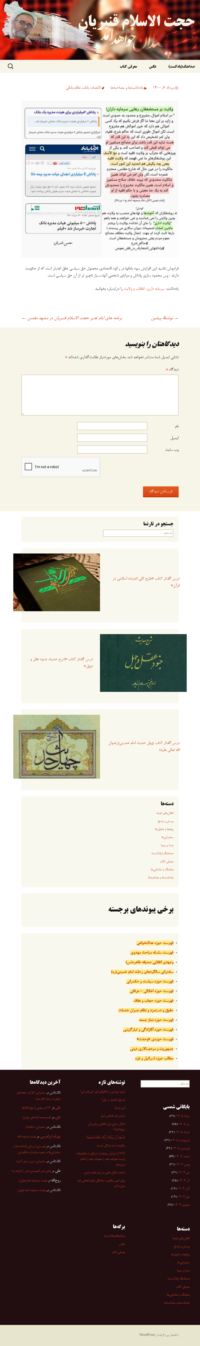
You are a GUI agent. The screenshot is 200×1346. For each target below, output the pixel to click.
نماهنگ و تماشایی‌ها (162, 870)
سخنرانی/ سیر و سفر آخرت (31, 1161)
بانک (86, 88)
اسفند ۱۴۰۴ (182, 1156)
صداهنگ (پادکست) (162, 853)
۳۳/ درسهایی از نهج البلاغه (36, 1108)
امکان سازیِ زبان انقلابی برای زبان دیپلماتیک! (106, 1126)
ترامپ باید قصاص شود (113, 1116)
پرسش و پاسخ (165, 821)
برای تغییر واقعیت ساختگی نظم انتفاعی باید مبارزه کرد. (101, 1183)
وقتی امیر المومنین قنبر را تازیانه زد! (31, 1171)
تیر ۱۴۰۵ (184, 1124)
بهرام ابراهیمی (50, 1136)
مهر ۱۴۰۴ (184, 1197)
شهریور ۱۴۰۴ (182, 1205)
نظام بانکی (73, 88)
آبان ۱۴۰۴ (183, 1189)
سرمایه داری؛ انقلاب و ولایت (144, 289)
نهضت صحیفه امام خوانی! (33, 1181)
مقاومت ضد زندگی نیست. (110, 1146)
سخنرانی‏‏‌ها (167, 837)
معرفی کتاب (128, 67)
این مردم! (120, 1108)
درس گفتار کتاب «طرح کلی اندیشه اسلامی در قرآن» (146, 582)
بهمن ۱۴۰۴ (183, 1165)
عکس (152, 67)
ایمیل (174, 438)
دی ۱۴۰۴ (184, 1173)
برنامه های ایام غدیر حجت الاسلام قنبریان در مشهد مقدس (71, 318)
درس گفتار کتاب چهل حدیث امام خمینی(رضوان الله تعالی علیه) (144, 746)
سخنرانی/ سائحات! (36, 1127)
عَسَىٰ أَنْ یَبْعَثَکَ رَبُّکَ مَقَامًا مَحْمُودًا (105, 1137)
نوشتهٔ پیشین (165, 318)
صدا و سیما (167, 845)
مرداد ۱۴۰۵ (183, 1116)
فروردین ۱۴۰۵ (181, 1148)
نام (177, 426)
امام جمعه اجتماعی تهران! (36, 1117)
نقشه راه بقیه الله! (26, 1137)
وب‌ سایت (172, 450)
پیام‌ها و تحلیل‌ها (164, 829)
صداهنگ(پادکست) (181, 67)
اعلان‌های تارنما (165, 813)
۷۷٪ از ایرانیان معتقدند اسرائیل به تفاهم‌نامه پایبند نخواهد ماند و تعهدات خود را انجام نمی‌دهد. (100, 1159)
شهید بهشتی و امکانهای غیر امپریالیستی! (102, 1092)
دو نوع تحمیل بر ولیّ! (113, 1100)
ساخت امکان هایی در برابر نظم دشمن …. (102, 1173)
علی (57, 1107)
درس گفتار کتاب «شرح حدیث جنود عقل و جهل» (61, 663)
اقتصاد (96, 88)
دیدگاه (172, 369)
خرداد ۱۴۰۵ (182, 1132)
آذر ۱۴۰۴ (184, 1181)
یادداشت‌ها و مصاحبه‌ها (126, 88)
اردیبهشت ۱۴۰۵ (180, 1140)
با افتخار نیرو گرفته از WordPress (159, 1335)
